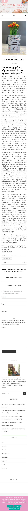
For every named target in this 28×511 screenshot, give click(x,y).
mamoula (6, 262)
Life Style (4, 446)
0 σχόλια (24, 262)
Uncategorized (5, 453)
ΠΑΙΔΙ (3, 464)
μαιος (23, 255)
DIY (3, 442)
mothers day (5, 255)
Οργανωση (4, 461)
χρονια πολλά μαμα (7, 258)
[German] (24, 2)
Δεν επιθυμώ (17, 506)
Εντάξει (10, 506)
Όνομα (4, 297)
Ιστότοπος (4, 311)
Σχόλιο (3, 327)
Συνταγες (4, 468)
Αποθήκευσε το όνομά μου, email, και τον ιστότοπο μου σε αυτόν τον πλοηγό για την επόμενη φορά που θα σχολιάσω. (13, 322)
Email (3, 304)
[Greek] (26, 2)
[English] (22, 2)
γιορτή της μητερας (15, 255)
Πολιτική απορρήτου (14, 508)
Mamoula (14, 57)
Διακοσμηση (5, 457)
